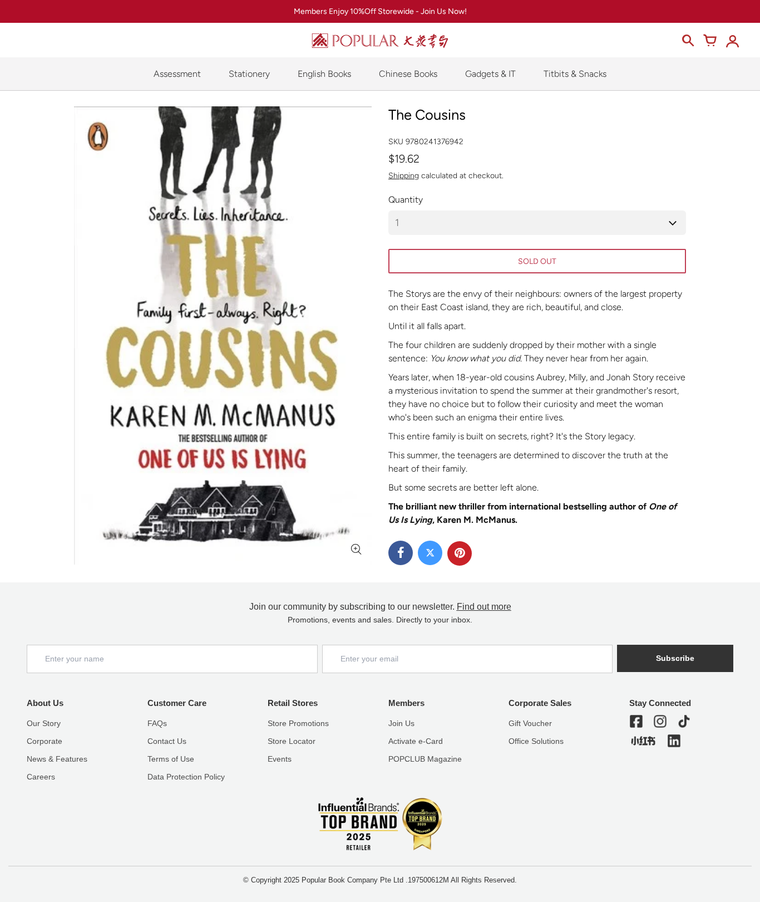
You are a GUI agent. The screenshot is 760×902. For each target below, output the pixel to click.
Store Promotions (298, 723)
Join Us (401, 723)
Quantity (405, 199)
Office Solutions (536, 741)
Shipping (403, 175)
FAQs (157, 723)
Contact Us (166, 741)
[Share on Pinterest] (459, 553)
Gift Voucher (530, 723)
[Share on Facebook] (400, 553)
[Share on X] (430, 553)
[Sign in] (732, 40)
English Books (324, 73)
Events (280, 758)
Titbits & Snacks (575, 73)
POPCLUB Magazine (425, 758)
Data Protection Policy (186, 776)
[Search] (688, 40)
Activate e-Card (415, 741)
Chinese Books (408, 73)
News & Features (57, 758)
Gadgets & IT (490, 73)
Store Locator (291, 741)
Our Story (44, 723)
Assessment (177, 73)
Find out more (484, 606)
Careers (41, 776)
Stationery (249, 73)
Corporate (44, 741)
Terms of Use (170, 758)
